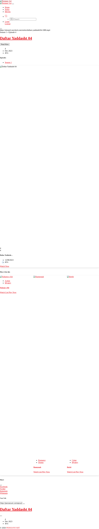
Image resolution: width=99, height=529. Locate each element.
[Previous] (3, 262)
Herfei (69, 467)
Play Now (12, 292)
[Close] (1, 485)
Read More (5, 44)
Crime (74, 460)
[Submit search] (11, 19)
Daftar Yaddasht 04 (16, 38)
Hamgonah (37, 467)
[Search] (6, 17)
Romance (42, 460)
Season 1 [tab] (8, 62)
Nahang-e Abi (4, 288)
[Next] (96, 262)
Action (7, 281)
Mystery (8, 283)
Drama (40, 462)
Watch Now (4, 266)
